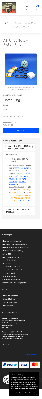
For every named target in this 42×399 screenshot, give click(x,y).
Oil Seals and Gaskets (13, 251)
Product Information (10, 296)
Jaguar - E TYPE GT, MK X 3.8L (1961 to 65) (17, 211)
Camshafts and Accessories (15, 244)
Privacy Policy (8, 306)
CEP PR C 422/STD (24, 201)
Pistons (10, 273)
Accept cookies (17, 393)
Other (7, 254)
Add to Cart (21, 130)
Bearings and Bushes (13, 241)
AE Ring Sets (11, 276)
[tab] (19, 147)
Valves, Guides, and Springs (15, 283)
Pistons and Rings (12, 257)
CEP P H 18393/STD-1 (22, 168)
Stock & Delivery (9, 299)
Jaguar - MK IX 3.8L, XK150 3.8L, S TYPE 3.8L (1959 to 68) (19, 147)
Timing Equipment (11, 279)
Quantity (6, 110)
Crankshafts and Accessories (16, 247)
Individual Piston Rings (13, 270)
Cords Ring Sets (12, 266)
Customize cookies (30, 393)
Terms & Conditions (10, 302)
